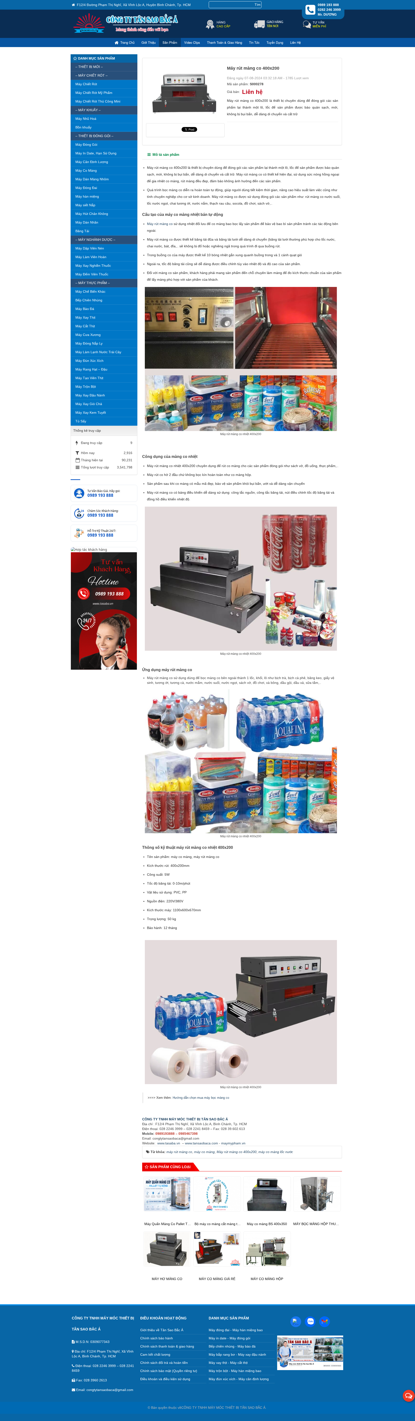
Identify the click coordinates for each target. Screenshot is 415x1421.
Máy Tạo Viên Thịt (89, 378)
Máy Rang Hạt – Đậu (91, 369)
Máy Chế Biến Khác (90, 291)
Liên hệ (295, 42)
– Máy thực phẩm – (92, 283)
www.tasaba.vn (168, 1143)
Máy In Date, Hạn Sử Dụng (95, 153)
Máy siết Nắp (85, 205)
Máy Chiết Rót (86, 84)
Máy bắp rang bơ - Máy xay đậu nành (237, 1354)
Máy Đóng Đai (86, 188)
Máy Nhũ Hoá (85, 119)
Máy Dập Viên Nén (89, 248)
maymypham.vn (233, 1143)
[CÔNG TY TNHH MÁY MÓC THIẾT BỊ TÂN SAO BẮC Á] (126, 32)
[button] (409, 1396)
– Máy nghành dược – (95, 240)
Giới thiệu (148, 42)
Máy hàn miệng (87, 196)
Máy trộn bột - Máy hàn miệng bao (235, 1371)
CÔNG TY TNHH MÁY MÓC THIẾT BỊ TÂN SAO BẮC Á (185, 1119)
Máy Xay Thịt (85, 317)
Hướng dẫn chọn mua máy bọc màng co (201, 1097)
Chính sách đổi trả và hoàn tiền (164, 1363)
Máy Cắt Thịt (85, 326)
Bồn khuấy (83, 127)
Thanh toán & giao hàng (224, 42)
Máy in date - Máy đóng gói (229, 1338)
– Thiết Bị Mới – (89, 67)
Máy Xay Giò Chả (88, 404)
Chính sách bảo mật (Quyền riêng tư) (168, 1371)
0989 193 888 (100, 495)
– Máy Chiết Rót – (91, 75)
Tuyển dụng (275, 42)
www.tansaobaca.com (201, 1143)
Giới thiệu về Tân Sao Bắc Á (161, 1330)
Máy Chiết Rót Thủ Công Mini (97, 101)
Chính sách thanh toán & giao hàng (167, 1346)
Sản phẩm (170, 42)
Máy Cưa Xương (88, 335)
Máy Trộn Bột (85, 387)
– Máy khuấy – (88, 110)
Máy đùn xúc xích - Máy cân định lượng (239, 1379)
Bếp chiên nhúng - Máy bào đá (232, 1346)
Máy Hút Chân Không (91, 214)
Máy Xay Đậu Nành (90, 395)
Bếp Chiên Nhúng (88, 300)
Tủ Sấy (80, 421)
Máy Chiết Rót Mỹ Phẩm (93, 93)
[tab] (163, 154)
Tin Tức (254, 42)
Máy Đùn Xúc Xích (89, 361)
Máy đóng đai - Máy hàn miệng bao (236, 1330)
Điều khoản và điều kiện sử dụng (165, 1379)
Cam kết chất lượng (155, 1354)
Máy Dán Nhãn (86, 222)
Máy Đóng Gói (86, 144)
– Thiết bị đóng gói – (94, 136)
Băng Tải (82, 231)
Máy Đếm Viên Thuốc (91, 274)
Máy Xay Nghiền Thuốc (93, 265)
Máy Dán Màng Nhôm (92, 179)
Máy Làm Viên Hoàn (90, 257)
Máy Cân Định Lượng (91, 162)
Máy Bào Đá (84, 309)
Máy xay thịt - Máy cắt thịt (228, 1363)
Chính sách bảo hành (156, 1338)
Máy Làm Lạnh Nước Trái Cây (98, 352)
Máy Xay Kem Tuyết (90, 412)
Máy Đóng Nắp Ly (89, 343)
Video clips (192, 42)
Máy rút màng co (160, 224)
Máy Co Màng (86, 170)
